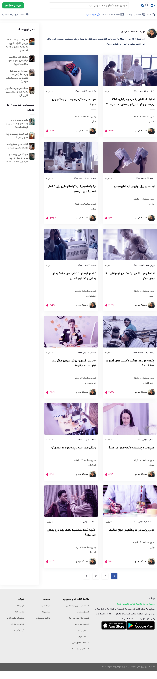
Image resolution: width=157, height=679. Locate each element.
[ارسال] (147, 5)
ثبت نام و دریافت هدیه (13, 14)
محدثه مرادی (141, 130)
